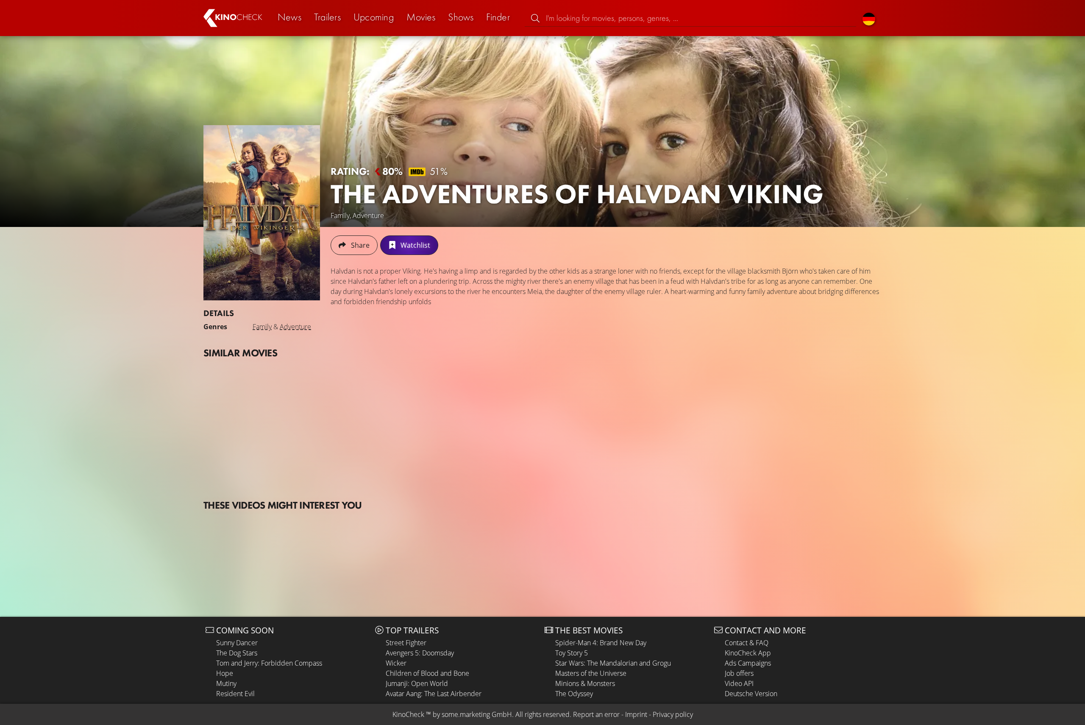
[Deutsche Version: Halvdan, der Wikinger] (869, 18)
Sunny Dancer (237, 642)
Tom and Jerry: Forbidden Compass (269, 663)
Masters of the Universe (590, 673)
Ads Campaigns (748, 663)
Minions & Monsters (585, 683)
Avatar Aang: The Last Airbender (433, 693)
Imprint (636, 714)
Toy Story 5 (571, 653)
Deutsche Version (751, 693)
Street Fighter (406, 642)
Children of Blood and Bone (427, 673)
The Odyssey (574, 693)
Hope (224, 673)
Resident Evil (235, 693)
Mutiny (226, 683)
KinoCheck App (748, 653)
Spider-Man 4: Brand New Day (600, 642)
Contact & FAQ (746, 642)
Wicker (396, 663)
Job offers (739, 673)
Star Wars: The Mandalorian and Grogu (613, 663)
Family (262, 326)
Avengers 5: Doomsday (420, 653)
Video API (739, 683)
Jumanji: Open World (417, 683)
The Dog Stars (236, 653)
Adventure (295, 326)
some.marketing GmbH (477, 714)
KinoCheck (408, 714)
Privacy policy (673, 714)
